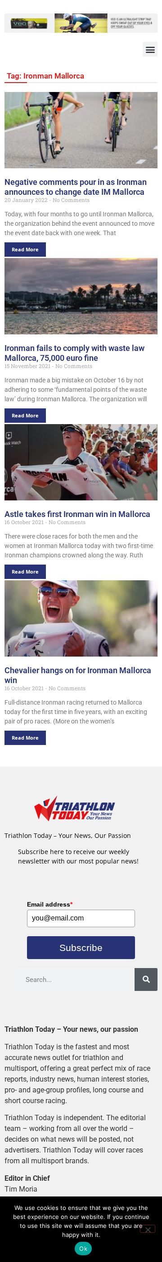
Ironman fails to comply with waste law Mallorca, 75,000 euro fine (74, 353)
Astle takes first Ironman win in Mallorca (77, 514)
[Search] (146, 979)
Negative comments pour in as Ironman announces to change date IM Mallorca (75, 187)
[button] (150, 49)
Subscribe (81, 947)
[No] (147, 1229)
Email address (49, 904)
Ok (83, 1248)
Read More (25, 249)
